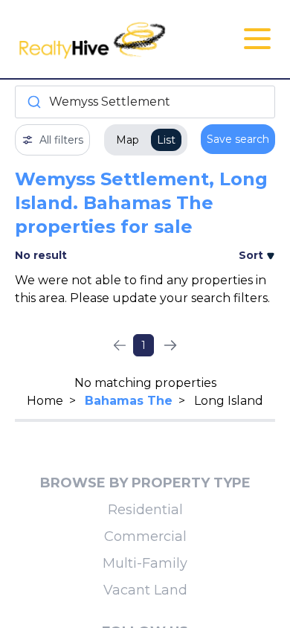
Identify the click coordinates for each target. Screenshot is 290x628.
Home (45, 401)
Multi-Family (145, 563)
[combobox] (145, 102)
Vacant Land (145, 590)
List (166, 140)
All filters (61, 140)
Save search (238, 139)
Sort (252, 255)
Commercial (145, 536)
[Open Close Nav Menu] (257, 39)
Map (127, 140)
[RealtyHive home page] (101, 39)
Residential (145, 510)
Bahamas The (129, 401)
